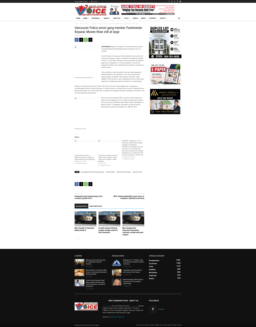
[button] (179, 18)
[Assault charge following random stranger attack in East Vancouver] (109, 218)
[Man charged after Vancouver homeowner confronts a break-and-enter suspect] (133, 218)
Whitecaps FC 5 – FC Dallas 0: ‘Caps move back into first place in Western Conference (133, 262)
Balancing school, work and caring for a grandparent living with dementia (95, 262)
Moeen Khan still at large (123, 172)
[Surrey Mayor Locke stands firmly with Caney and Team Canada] (117, 272)
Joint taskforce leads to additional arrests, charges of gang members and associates (85, 157)
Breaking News (84, 24)
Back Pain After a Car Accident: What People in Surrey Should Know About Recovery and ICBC (96, 272)
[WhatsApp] (86, 40)
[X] (175, 1)
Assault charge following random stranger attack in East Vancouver (108, 230)
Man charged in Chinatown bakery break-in (84, 229)
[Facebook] (169, 1)
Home (76, 24)
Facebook (161, 309)
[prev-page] (76, 239)
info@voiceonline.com (117, 317)
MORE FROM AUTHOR (96, 206)
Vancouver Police (137, 172)
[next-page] (79, 239)
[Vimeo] (177, 1)
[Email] (90, 40)
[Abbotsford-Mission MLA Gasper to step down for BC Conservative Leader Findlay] (117, 282)
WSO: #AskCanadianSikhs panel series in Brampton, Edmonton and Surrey (129, 197)
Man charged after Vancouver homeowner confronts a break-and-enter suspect (132, 231)
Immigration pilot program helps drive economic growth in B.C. (88, 197)
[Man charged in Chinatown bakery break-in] (85, 218)
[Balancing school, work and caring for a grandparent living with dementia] (79, 262)
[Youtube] (180, 1)
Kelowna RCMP (110, 172)
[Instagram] (172, 1)
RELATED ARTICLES (81, 206)
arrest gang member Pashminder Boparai (92, 172)
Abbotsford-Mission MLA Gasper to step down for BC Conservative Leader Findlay (133, 281)
